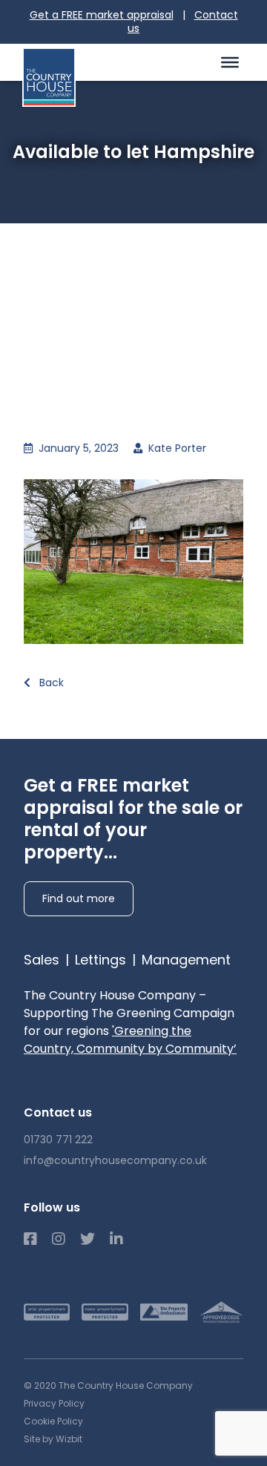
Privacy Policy (54, 1403)
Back (50, 682)
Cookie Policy (53, 1421)
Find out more (78, 898)
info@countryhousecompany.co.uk (115, 1160)
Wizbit (69, 1439)
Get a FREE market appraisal (102, 14)
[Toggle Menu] (230, 62)
